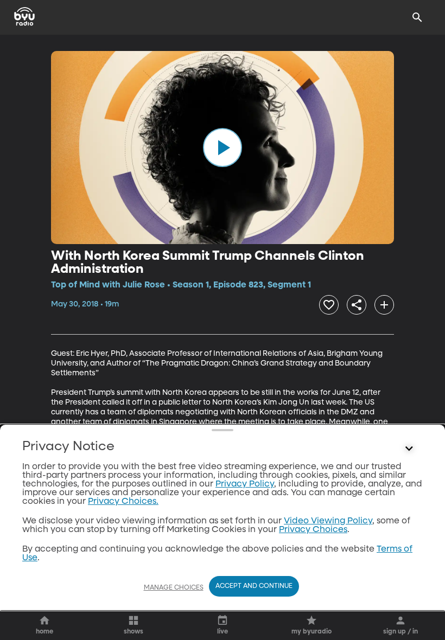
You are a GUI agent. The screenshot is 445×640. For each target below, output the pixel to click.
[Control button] (409, 449)
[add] (384, 305)
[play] (222, 147)
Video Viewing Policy (328, 521)
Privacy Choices (313, 530)
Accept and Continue (254, 586)
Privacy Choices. (123, 501)
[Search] (417, 17)
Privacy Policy (244, 484)
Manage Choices (174, 588)
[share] (356, 305)
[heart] (329, 305)
